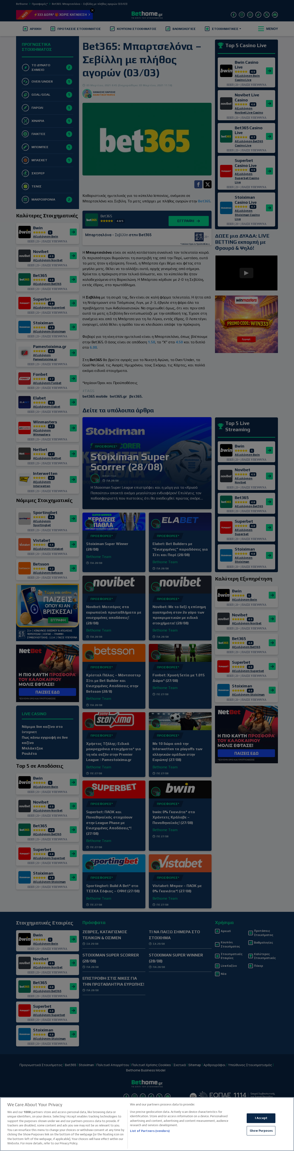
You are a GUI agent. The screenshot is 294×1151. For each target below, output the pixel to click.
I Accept (261, 1118)
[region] (147, 1124)
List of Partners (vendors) (150, 1131)
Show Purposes (261, 1130)
